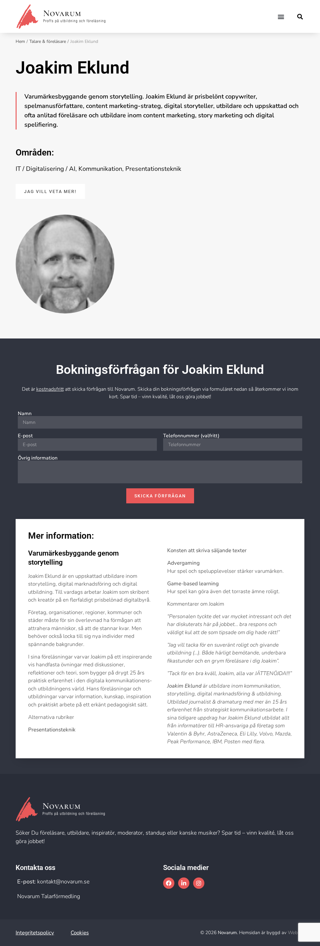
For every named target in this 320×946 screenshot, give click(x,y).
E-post (25, 435)
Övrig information (38, 457)
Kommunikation (100, 169)
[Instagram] (198, 883)
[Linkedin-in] (183, 883)
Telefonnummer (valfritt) (191, 435)
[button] (281, 16)
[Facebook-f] (168, 883)
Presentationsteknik (153, 169)
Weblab (296, 932)
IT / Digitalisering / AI (45, 169)
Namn (25, 413)
